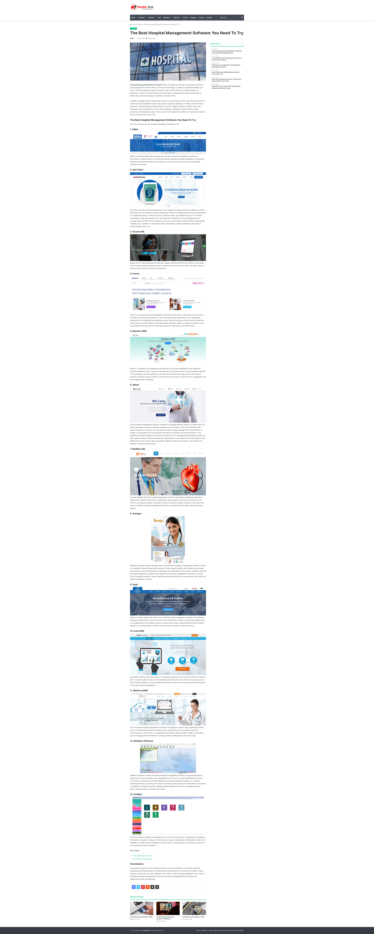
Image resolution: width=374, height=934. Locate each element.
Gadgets (193, 17)
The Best (139, 24)
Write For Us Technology (235, 930)
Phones (201, 17)
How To (185, 17)
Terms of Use (223, 930)
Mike (132, 38)
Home (133, 17)
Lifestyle (176, 17)
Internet (151, 17)
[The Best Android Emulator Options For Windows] (168, 908)
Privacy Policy (213, 930)
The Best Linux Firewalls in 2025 (193, 917)
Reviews (209, 17)
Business (167, 17)
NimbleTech (146, 930)
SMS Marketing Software (142, 856)
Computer (141, 17)
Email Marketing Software (143, 859)
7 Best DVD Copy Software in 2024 (141, 917)
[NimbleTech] (142, 7)
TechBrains (204, 930)
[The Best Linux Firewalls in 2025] (194, 908)
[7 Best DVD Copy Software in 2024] (141, 908)
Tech (159, 17)
